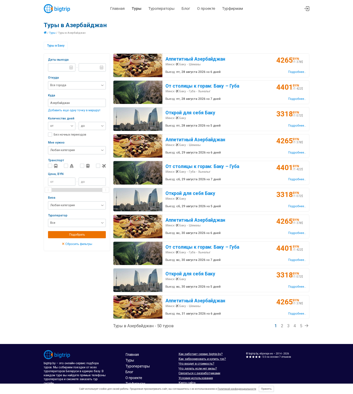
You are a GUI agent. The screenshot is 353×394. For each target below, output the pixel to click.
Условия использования (196, 378)
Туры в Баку (55, 45)
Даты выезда (58, 59)
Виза (51, 197)
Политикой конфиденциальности (237, 388)
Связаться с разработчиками (199, 373)
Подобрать (77, 234)
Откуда (53, 77)
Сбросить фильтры (77, 244)
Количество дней (61, 118)
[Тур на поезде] (85, 166)
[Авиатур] (101, 166)
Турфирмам (232, 8)
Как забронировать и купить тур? (202, 359)
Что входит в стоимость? (196, 363)
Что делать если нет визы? (198, 368)
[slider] (48, 190)
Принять (266, 388)
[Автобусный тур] (53, 166)
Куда (51, 95)
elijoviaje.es (266, 353)
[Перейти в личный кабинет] (306, 8)
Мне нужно (56, 142)
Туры (136, 8)
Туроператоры (161, 8)
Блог (185, 8)
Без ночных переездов (70, 134)
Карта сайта (187, 383)
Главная (117, 8)
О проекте (206, 8)
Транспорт (56, 160)
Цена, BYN (56, 174)
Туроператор (57, 215)
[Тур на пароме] (69, 166)
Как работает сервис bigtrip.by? (201, 354)
